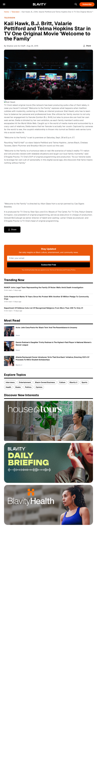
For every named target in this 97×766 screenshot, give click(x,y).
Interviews (10, 382)
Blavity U (73, 382)
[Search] (76, 4)
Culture (62, 382)
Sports (84, 382)
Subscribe (86, 4)
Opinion (39, 387)
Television (15, 12)
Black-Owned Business (45, 382)
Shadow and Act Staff (16, 46)
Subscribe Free (48, 264)
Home (6, 12)
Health (8, 387)
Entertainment (25, 382)
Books (18, 387)
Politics (28, 387)
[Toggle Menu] (4, 4)
